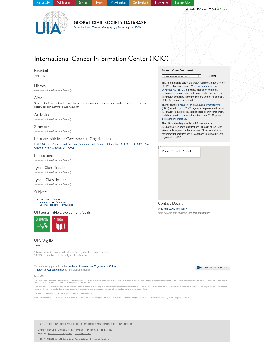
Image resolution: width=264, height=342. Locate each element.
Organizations (82, 27)
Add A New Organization (214, 267)
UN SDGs (135, 27)
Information (45, 202)
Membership (118, 2)
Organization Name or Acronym (176, 76)
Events (100, 2)
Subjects (122, 27)
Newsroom (161, 2)
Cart (213, 9)
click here (167, 118)
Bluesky (108, 330)
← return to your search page (49, 269)
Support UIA (182, 2)
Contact (203, 9)
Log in (192, 9)
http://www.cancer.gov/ (175, 208)
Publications (64, 2)
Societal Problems (49, 205)
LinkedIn (94, 330)
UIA (47, 20)
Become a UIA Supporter (60, 333)
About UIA (43, 2)
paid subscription (201, 213)
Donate (223, 9)
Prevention (67, 205)
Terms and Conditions (100, 339)
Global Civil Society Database (110, 22)
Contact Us (63, 330)
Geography (108, 27)
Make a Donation (83, 333)
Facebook (79, 330)
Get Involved (140, 2)
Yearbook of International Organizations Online (92, 266)
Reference (60, 202)
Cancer (56, 199)
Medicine (44, 199)
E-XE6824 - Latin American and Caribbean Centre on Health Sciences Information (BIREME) (82, 144)
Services (83, 2)
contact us (180, 118)
